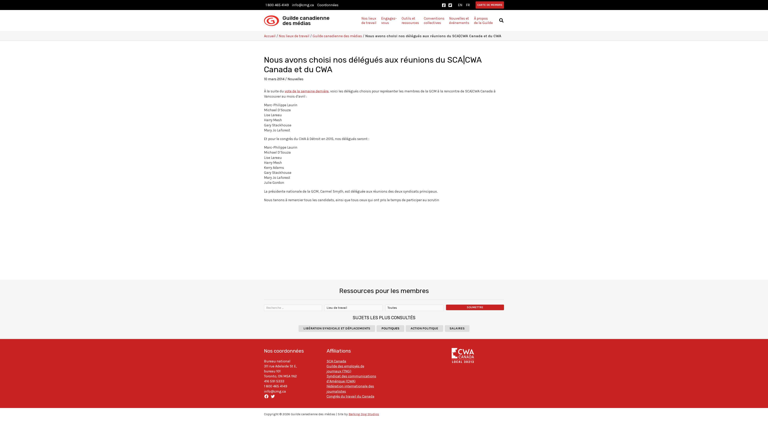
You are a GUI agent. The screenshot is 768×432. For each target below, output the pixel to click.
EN (460, 5)
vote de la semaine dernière (307, 91)
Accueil (270, 36)
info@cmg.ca (303, 5)
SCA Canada (336, 361)
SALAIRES (457, 328)
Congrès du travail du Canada (350, 396)
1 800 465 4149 (277, 5)
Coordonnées (327, 5)
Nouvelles (295, 79)
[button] (490, 5)
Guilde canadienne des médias (306, 20)
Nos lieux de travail (294, 36)
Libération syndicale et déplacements (336, 328)
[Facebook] (444, 5)
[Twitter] (450, 5)
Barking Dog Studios (364, 414)
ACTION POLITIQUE (424, 328)
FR (468, 5)
